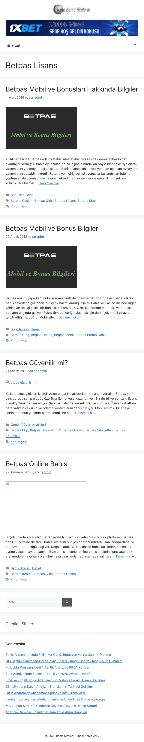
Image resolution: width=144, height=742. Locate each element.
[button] (135, 45)
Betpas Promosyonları (92, 335)
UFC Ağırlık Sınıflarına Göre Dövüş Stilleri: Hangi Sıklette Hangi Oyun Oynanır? (64, 661)
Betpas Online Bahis (36, 464)
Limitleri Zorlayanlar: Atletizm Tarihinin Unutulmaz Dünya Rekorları (55, 699)
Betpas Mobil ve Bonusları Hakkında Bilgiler (72, 89)
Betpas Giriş (43, 201)
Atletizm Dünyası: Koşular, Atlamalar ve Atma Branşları (46, 712)
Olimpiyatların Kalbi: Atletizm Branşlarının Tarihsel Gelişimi (49, 686)
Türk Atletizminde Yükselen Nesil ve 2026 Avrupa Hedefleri (50, 674)
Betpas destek (21, 574)
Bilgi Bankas (20, 329)
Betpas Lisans (65, 201)
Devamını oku (49, 183)
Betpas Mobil (87, 201)
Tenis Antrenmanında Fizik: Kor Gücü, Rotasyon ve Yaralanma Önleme (58, 655)
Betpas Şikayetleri (99, 430)
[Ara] (67, 602)
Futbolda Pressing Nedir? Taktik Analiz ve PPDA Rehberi (48, 667)
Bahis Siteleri (20, 568)
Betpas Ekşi (19, 430)
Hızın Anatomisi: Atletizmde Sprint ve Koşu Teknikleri (45, 693)
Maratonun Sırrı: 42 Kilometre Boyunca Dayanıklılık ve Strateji (52, 706)
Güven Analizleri (33, 425)
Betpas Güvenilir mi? (37, 363)
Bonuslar (17, 195)
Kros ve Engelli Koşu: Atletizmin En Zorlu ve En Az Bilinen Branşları (55, 680)
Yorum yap (19, 206)
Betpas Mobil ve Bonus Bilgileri (53, 228)
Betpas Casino (21, 201)
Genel (30, 195)
